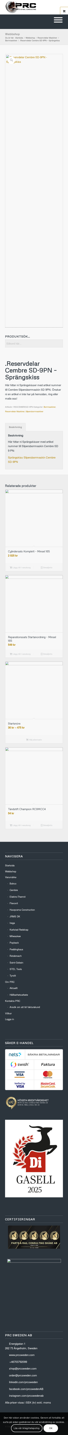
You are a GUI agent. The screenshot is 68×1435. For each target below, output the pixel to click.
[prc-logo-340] (28, 7)
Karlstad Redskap (19, 929)
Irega (12, 923)
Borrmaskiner (49, 406)
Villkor (8, 1013)
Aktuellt (14, 988)
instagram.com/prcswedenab (26, 1395)
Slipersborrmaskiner (34, 411)
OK (50, 1428)
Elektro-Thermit (18, 896)
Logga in (9, 1019)
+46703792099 (18, 1362)
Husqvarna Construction (22, 909)
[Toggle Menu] (58, 20)
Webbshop (12, 34)
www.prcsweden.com (22, 1355)
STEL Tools (16, 969)
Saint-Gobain (16, 962)
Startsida (10, 865)
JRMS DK (15, 916)
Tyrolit (13, 975)
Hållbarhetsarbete (19, 994)
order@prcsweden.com (23, 1375)
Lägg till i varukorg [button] (21, 567)
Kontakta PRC (12, 1001)
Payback (14, 942)
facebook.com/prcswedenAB (26, 1389)
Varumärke (10, 877)
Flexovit (14, 903)
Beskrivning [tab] (15, 427)
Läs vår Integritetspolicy (27, 1428)
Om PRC (10, 982)
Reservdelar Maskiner (14, 411)
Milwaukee (15, 936)
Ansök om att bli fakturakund (25, 1007)
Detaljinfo (47, 567)
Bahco (13, 883)
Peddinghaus (16, 949)
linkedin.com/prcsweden (23, 1382)
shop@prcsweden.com (23, 1368)
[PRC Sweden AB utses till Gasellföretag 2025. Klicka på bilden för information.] (34, 1196)
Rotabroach (16, 956)
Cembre (14, 890)
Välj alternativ (35, 739)
